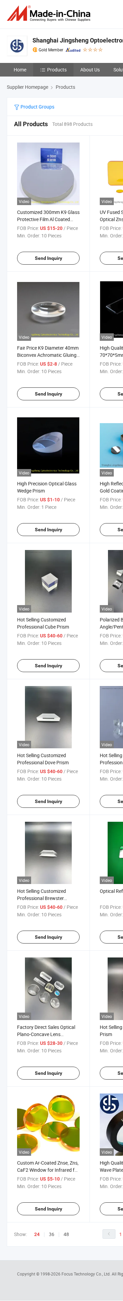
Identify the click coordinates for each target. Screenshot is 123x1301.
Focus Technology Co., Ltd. (87, 1274)
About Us (90, 69)
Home (20, 69)
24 (37, 1234)
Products (57, 69)
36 (51, 1234)
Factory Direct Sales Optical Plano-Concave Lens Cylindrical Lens (46, 1034)
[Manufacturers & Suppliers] (50, 13)
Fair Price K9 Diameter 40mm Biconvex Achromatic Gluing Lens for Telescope (48, 355)
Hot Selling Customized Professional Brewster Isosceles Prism (41, 898)
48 (66, 1234)
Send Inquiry (48, 258)
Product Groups (36, 106)
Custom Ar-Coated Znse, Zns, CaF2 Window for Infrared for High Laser (48, 1170)
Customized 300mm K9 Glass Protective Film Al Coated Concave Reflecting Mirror (48, 219)
